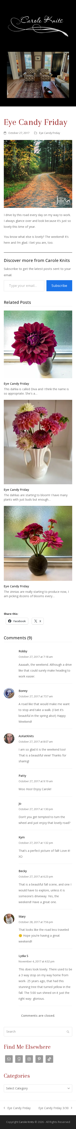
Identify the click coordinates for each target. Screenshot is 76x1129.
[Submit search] (68, 1032)
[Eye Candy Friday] (38, 344)
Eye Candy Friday (49, 133)
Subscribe (59, 285)
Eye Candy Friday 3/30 (53, 1108)
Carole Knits (26, 1122)
